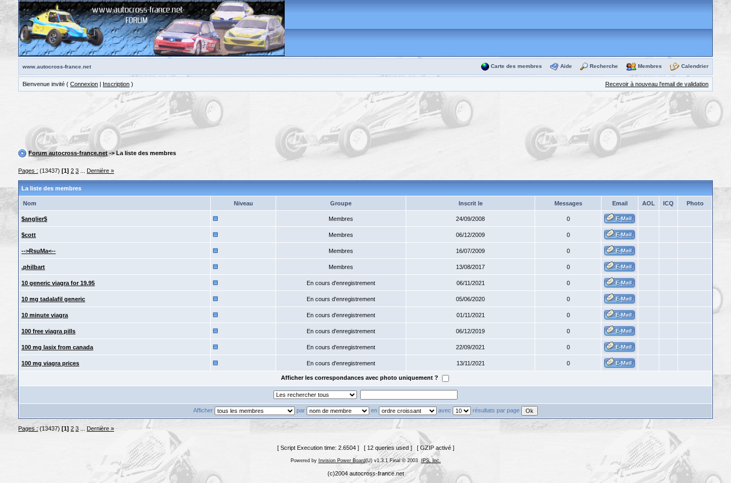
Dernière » (100, 170)
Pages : (28, 170)
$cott (28, 235)
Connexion (84, 84)
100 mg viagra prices (50, 363)
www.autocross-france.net (56, 67)
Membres (650, 66)
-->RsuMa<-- (38, 251)
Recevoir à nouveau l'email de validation (657, 84)
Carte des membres (516, 66)
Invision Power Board (342, 460)
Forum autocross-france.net (68, 153)
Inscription (116, 84)
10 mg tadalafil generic (53, 299)
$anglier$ (34, 219)
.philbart (33, 267)
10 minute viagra (44, 315)
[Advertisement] (365, 122)
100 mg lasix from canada (57, 347)
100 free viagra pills (48, 331)
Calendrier (695, 66)
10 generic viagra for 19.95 (58, 283)
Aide (566, 66)
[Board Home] (152, 28)
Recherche (604, 66)
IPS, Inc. (431, 460)
